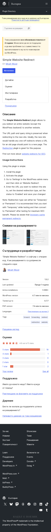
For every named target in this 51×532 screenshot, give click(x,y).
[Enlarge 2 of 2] (45, 233)
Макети (30, 444)
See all (46, 371)
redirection (35, 322)
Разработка (10, 99)
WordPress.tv (9, 465)
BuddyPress (9, 487)
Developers (7, 461)
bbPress (7, 482)
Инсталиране (11, 93)
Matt (5, 478)
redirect (45, 317)
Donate (31, 461)
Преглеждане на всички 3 (38, 311)
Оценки (8, 86)
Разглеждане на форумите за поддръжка (22, 393)
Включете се (33, 452)
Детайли (9, 80)
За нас (5, 431)
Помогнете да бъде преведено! (25, 20)
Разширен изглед (10, 329)
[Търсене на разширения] (28, 28)
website (45, 322)
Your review (7, 371)
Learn (5, 452)
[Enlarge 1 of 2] (21, 233)
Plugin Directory (9, 11)
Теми (29, 435)
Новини (6, 435)
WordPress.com (10, 473)
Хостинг (6, 440)
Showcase (31, 431)
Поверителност (10, 444)
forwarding (36, 317)
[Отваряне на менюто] (47, 3)
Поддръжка (10, 106)
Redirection (7, 148)
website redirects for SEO (33, 154)
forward (27, 317)
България (12, 498)
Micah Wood (11, 64)
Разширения (32, 440)
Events (30, 457)
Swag (30, 465)
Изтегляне (9, 71)
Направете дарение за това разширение (22, 416)
